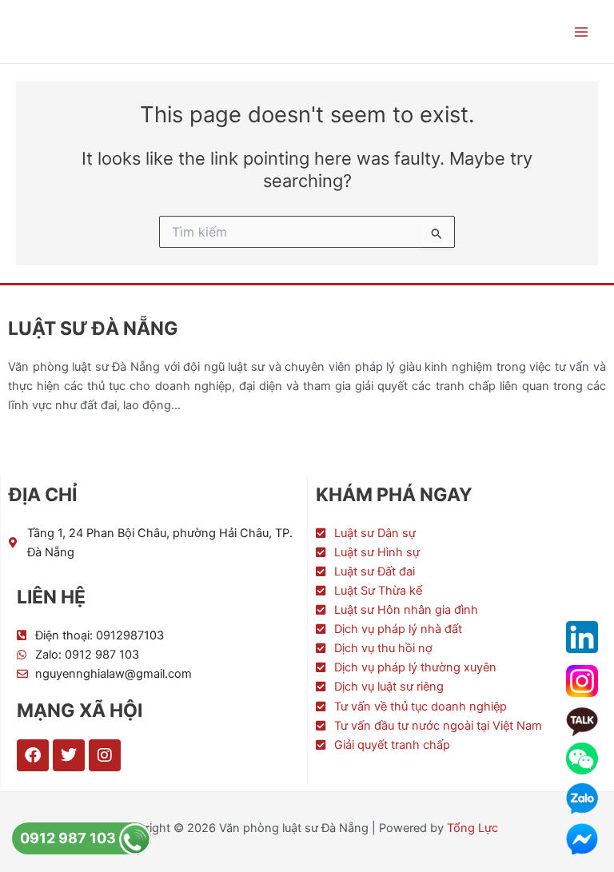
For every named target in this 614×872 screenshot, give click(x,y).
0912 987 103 (69, 838)
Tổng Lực (472, 828)
